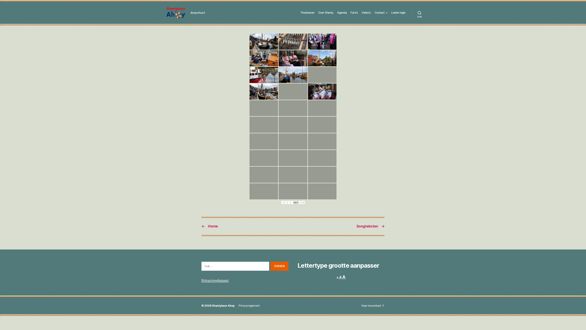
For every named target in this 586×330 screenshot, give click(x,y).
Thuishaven (307, 12)
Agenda (342, 12)
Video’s (366, 12)
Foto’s (354, 12)
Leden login (398, 12)
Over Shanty (325, 12)
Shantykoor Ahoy (223, 305)
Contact (380, 12)
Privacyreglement (215, 281)
